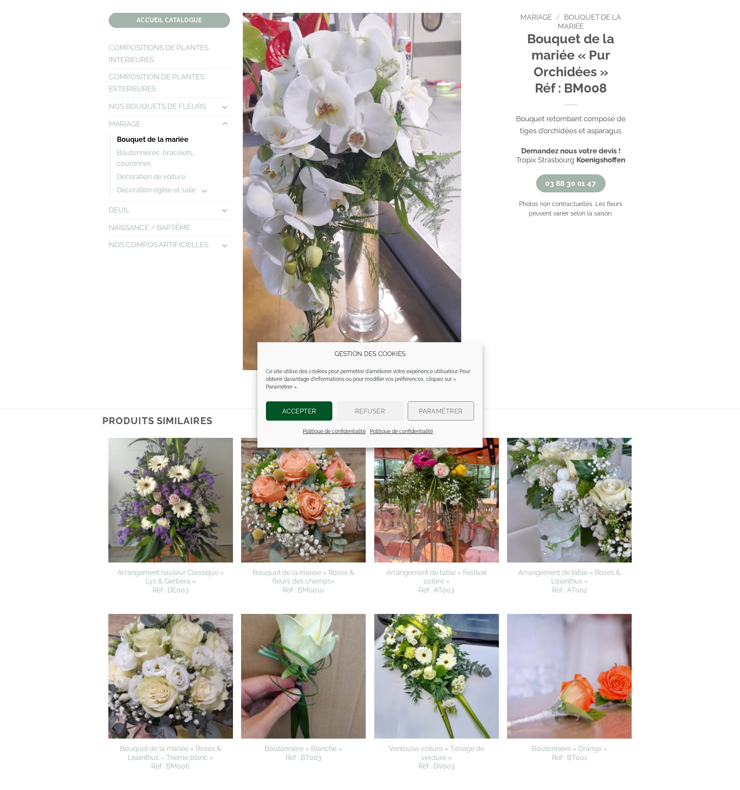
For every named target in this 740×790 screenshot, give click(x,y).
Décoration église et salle (156, 190)
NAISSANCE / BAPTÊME (149, 227)
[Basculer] (225, 106)
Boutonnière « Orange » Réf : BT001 (569, 753)
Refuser (370, 411)
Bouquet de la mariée (152, 139)
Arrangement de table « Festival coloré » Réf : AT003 (436, 581)
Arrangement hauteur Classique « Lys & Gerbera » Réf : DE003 (170, 581)
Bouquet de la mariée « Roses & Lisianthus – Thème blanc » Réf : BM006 (170, 757)
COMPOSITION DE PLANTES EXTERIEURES (156, 82)
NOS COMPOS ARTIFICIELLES (159, 244)
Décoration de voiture (151, 177)
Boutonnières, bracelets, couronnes (155, 158)
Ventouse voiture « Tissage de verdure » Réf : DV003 (436, 757)
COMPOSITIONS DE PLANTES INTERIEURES (159, 53)
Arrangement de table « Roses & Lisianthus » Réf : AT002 (569, 581)
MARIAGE (124, 124)
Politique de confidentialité (334, 431)
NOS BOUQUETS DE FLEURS (157, 106)
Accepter (299, 411)
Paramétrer (441, 411)
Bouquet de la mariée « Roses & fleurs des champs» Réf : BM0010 (303, 581)
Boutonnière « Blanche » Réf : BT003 (303, 753)
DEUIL (119, 210)
